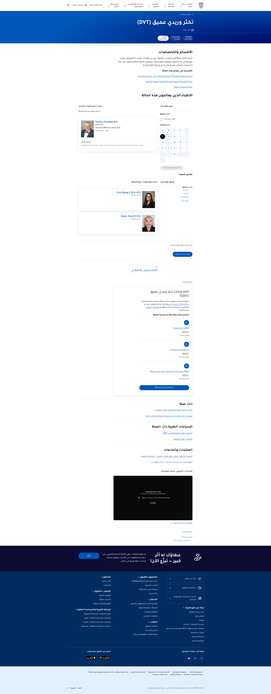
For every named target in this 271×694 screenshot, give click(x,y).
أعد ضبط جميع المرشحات (172, 168)
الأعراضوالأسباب (188, 38)
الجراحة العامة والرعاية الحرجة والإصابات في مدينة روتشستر (165, 76)
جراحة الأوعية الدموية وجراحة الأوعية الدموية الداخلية (169, 82)
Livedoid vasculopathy (179, 350)
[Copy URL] (139, 498)
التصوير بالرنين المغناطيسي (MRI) (177, 433)
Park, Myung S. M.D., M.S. (128, 193)
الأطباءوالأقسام (163, 38)
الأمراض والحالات (185, 14)
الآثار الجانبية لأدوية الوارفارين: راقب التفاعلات (173, 410)
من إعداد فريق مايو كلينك (181, 245)
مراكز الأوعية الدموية (183, 87)
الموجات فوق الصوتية (183, 439)
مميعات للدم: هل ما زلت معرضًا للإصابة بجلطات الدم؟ (168, 416)
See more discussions (164, 388)
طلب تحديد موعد (182, 254)
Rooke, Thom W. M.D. (130, 216)
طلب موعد (186, 30)
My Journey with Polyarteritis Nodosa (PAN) (170, 372)
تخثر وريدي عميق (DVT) (165, 23)
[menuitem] (188, 38)
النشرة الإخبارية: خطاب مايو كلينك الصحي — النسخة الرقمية (166, 456)
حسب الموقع (165, 114)
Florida (186, 194)
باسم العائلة (165, 125)
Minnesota (185, 197)
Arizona (186, 190)
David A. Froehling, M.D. (106, 122)
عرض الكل (185, 201)
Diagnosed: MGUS (181, 328)
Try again (153, 503)
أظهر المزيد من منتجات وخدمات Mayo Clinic (173, 462)
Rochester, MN (169, 119)
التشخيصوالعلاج (176, 38)
